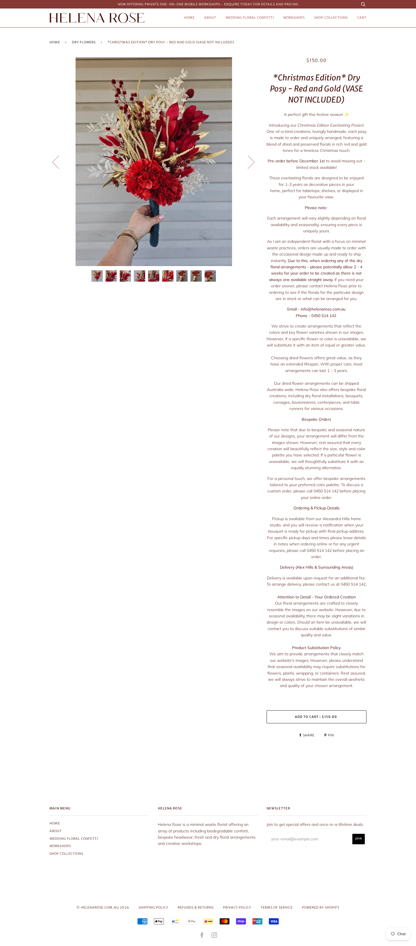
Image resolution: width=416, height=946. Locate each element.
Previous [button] (59, 162)
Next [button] (247, 162)
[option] (154, 161)
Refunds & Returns (196, 907)
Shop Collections (331, 18)
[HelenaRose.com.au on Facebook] (202, 936)
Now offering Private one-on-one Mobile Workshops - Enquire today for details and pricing (208, 4)
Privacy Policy (237, 907)
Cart (361, 18)
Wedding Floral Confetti (250, 18)
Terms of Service (277, 907)
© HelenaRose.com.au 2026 (102, 907)
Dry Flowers (84, 42)
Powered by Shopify (321, 907)
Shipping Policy (153, 907)
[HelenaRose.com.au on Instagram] (214, 936)
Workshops (294, 18)
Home (189, 18)
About (210, 18)
